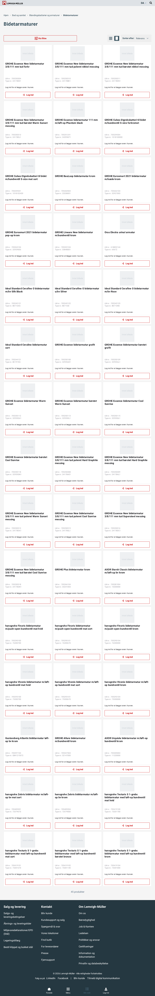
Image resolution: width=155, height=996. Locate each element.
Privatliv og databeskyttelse (93, 963)
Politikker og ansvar (89, 939)
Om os (82, 913)
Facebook (63, 978)
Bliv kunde (46, 913)
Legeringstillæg (12, 940)
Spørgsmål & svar (50, 926)
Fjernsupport (48, 959)
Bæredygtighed (87, 919)
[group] (114, 38)
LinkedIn (50, 978)
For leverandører (49, 946)
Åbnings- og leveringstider (17, 923)
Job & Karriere (86, 926)
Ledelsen (83, 933)
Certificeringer (86, 946)
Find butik (46, 939)
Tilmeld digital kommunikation (103, 978)
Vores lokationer (49, 933)
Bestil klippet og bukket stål (18, 947)
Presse (44, 953)
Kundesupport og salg (53, 919)
